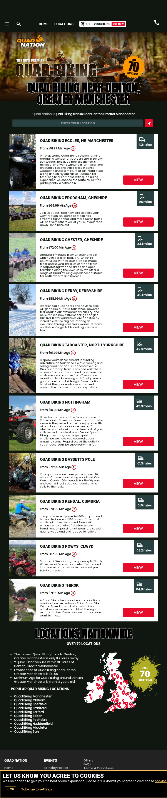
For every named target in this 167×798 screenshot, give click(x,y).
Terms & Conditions (99, 768)
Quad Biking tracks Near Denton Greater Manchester (94, 114)
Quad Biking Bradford (30, 708)
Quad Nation (42, 114)
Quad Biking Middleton (31, 727)
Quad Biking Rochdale (30, 720)
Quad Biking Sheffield (30, 704)
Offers (88, 760)
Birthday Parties (56, 768)
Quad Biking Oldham (29, 700)
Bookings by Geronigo (86, 43)
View (138, 180)
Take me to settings (36, 789)
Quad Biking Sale (26, 731)
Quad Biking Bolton (28, 716)
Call (157, 22)
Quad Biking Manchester (33, 696)
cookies (161, 781)
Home (43, 24)
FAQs (87, 764)
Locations (63, 24)
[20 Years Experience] (136, 43)
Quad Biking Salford (29, 712)
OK (10, 789)
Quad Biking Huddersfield (33, 723)
